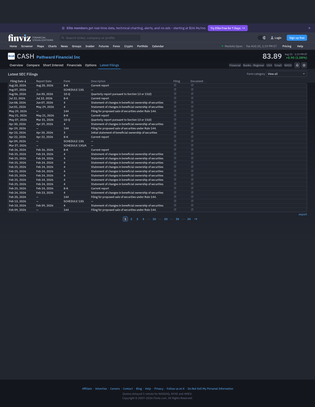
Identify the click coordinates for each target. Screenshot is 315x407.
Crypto (128, 46)
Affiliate (87, 388)
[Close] (309, 28)
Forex (116, 46)
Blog (139, 388)
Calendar (158, 46)
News (64, 46)
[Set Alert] (297, 65)
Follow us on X (175, 388)
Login (278, 37)
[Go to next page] (195, 219)
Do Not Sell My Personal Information (210, 388)
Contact (128, 388)
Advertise (101, 388)
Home (13, 46)
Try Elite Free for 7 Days (225, 28)
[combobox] (100, 37)
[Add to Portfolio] (304, 65)
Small (278, 65)
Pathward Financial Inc (58, 57)
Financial (235, 65)
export (303, 214)
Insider (90, 46)
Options (90, 65)
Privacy (159, 388)
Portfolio (142, 46)
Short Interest (53, 65)
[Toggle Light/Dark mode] (262, 37)
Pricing (286, 46)
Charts (52, 46)
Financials (74, 65)
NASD (288, 65)
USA (269, 65)
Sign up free (296, 37)
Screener (27, 46)
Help (300, 46)
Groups (76, 46)
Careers (115, 388)
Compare (33, 65)
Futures (104, 46)
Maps (40, 46)
